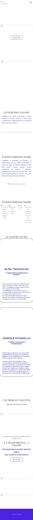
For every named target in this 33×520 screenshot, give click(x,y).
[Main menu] (30, 2)
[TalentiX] (4, 2)
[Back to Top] (26, 513)
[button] (3, 184)
